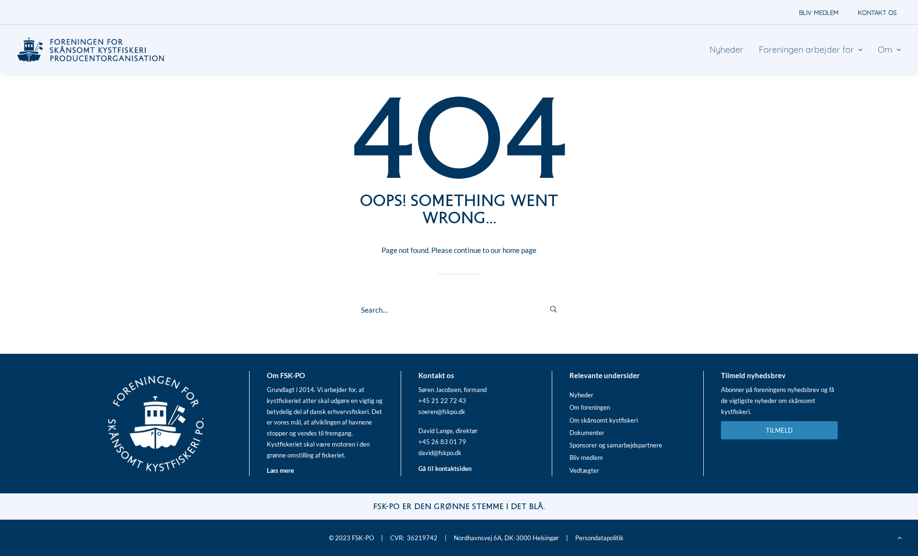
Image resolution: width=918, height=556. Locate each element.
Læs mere (280, 470)
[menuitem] (818, 12)
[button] (553, 309)
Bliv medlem (586, 457)
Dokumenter (586, 432)
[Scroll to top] (899, 537)
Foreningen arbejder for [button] (806, 49)
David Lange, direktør (448, 431)
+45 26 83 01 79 (442, 442)
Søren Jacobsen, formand (452, 389)
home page (519, 250)
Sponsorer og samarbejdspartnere (615, 445)
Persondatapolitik (599, 538)
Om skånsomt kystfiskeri (603, 420)
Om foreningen (589, 407)
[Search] (459, 309)
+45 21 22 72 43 (442, 400)
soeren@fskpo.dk (441, 411)
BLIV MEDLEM (819, 12)
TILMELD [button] (779, 430)
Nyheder (726, 49)
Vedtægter (584, 470)
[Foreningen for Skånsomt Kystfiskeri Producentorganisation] (90, 50)
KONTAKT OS (877, 12)
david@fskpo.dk (439, 453)
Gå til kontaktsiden (444, 468)
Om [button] (885, 49)
